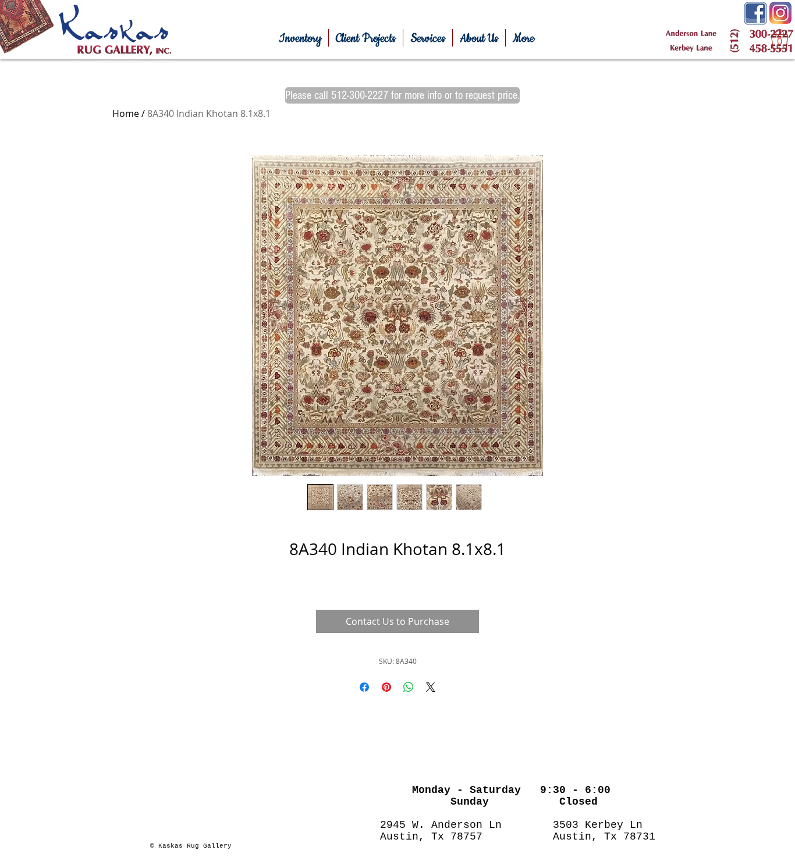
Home (125, 113)
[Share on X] (431, 687)
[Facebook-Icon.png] (755, 13)
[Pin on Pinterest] (386, 687)
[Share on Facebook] (364, 687)
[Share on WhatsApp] (409, 687)
